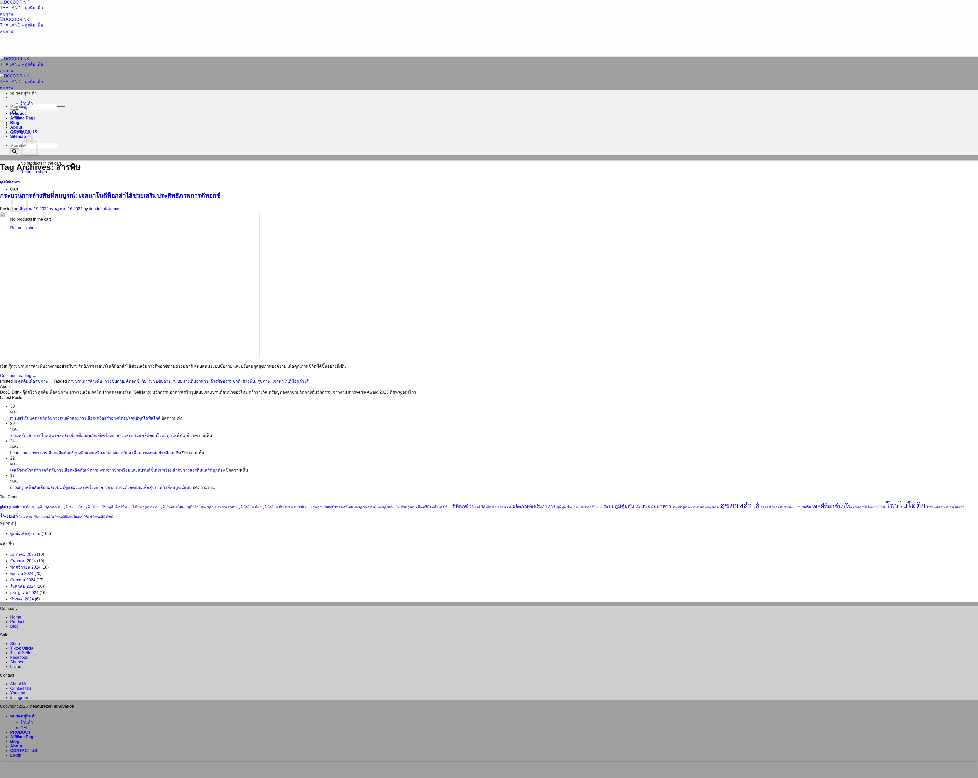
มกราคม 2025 (23, 554)
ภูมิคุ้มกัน (564, 507)
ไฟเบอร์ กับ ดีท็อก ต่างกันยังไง (36, 516)
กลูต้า (40, 507)
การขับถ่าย (114, 381)
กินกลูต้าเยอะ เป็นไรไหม (392, 506)
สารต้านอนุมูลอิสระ (707, 506)
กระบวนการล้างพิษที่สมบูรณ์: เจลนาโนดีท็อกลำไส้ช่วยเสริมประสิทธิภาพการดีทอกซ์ (110, 195)
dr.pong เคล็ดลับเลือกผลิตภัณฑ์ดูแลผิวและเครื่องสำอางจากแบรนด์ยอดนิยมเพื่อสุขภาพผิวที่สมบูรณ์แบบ (101, 487)
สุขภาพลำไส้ (740, 505)
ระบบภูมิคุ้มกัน (618, 506)
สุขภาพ (263, 381)
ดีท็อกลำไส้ (477, 507)
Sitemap (18, 136)
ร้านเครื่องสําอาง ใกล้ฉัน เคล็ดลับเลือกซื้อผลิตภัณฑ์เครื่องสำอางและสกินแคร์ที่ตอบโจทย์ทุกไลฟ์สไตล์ (99, 435)
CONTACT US (23, 132)
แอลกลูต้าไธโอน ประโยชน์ (869, 506)
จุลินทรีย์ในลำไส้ (428, 507)
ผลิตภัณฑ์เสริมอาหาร (534, 506)
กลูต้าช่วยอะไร (72, 507)
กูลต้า (411, 506)
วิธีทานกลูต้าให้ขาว (683, 506)
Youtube (17, 693)
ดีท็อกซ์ (460, 506)
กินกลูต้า (318, 506)
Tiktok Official (22, 648)
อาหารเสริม (802, 507)
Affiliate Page (23, 118)
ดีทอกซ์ (132, 381)
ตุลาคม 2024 (21, 573)
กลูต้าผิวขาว (150, 506)
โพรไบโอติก (906, 505)
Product (18, 113)
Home (15, 617)
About (16, 127)
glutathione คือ (19, 507)
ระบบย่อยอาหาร (653, 506)
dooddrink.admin (104, 209)
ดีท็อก (447, 507)
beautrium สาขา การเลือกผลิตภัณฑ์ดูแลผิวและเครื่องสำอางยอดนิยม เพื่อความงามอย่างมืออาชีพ (95, 453)
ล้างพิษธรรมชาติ (225, 381)
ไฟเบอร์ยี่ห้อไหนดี (103, 516)
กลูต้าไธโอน (195, 507)
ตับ (143, 381)
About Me (19, 684)
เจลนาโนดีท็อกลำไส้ (291, 381)
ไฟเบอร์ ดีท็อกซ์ (83, 516)
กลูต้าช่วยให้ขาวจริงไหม (124, 507)
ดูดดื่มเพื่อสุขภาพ (10, 181)
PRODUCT (20, 732)
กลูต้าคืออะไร (52, 506)
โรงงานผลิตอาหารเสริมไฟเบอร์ (945, 506)
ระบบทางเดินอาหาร (190, 381)
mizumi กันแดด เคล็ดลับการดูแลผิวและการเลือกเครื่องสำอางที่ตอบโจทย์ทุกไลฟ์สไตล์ (85, 418)
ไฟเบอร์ (9, 516)
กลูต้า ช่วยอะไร (95, 507)
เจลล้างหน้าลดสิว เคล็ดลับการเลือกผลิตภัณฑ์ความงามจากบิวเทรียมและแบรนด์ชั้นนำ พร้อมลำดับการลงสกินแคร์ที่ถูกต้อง (117, 470)
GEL (24, 109)
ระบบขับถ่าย (159, 381)
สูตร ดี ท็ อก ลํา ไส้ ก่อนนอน (777, 506)
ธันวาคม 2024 (23, 561)
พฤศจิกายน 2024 (25, 567)
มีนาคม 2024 (22, 599)
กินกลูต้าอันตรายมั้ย (365, 506)
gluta (4, 507)
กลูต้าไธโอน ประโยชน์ (276, 507)
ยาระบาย (578, 506)
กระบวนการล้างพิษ (85, 381)
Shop (15, 643)
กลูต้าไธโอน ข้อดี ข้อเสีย (221, 506)
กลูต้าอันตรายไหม (171, 507)
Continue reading (18, 375)
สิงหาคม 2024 (23, 586)
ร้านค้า (26, 103)
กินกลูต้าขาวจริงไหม (338, 507)
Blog (14, 122)
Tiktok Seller (21, 653)
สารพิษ (248, 381)
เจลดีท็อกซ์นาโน (832, 506)
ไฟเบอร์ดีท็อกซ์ (64, 516)
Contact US (20, 688)
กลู (33, 506)
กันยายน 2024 (22, 580)
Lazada (17, 666)
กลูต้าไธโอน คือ (247, 507)
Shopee (17, 662)
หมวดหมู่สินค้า (23, 716)
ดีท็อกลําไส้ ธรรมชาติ (499, 506)
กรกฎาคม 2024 (24, 593)
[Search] (14, 151)
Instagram (19, 697)
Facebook (19, 657)
